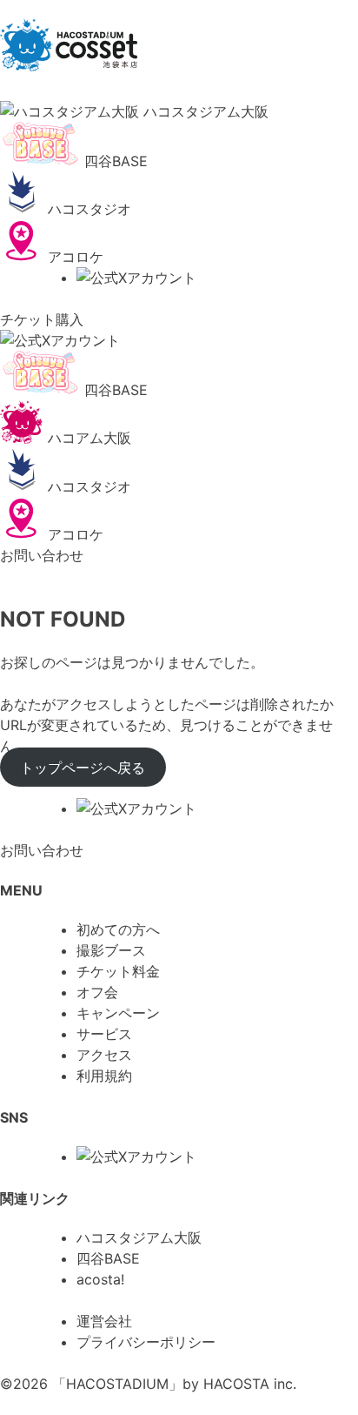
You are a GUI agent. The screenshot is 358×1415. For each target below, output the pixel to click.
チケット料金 (118, 971)
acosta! (100, 1279)
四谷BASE (108, 1258)
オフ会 (97, 992)
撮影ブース (111, 950)
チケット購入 (41, 319)
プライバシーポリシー (145, 1342)
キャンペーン (118, 1013)
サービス (104, 1034)
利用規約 (104, 1075)
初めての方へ (118, 929)
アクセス (104, 1054)
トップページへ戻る (82, 766)
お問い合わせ (41, 555)
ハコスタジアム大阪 (139, 1237)
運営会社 (104, 1321)
